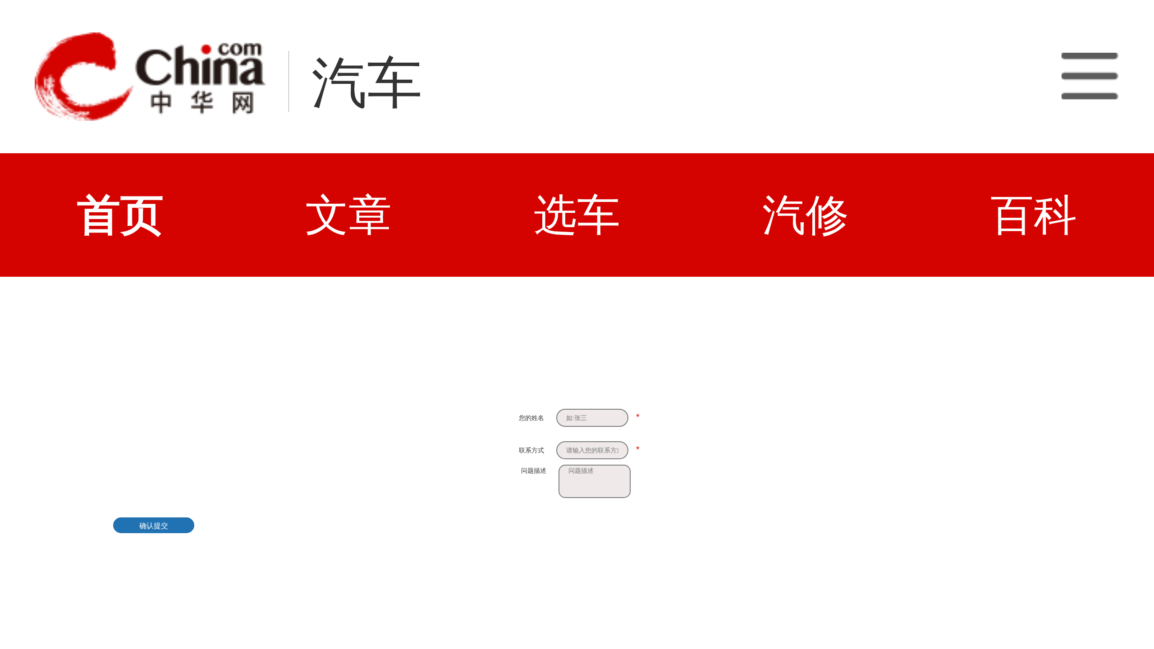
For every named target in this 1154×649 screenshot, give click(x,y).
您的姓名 (531, 417)
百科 (1033, 215)
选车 (577, 215)
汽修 (805, 215)
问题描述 (533, 470)
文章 (348, 215)
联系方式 (531, 450)
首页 (120, 215)
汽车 (366, 83)
